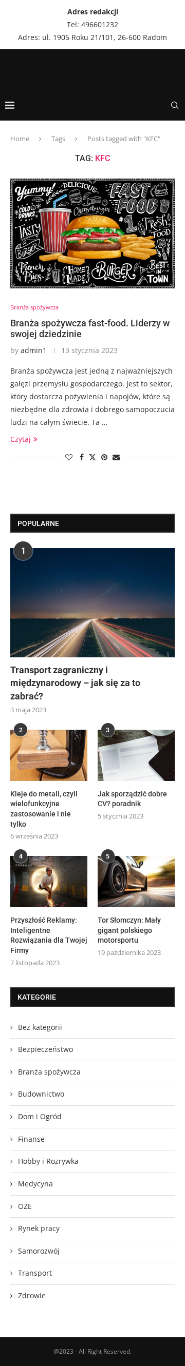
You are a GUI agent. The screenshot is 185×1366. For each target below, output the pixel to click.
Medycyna (35, 1183)
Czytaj (20, 439)
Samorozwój (39, 1251)
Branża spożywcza (49, 1072)
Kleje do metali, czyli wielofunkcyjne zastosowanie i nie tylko (44, 809)
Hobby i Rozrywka (48, 1161)
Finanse (31, 1139)
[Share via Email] (116, 457)
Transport (35, 1273)
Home (19, 138)
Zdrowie (32, 1295)
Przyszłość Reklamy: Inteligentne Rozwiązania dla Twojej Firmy (48, 935)
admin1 (34, 350)
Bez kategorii (40, 1027)
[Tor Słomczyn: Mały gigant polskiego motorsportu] (136, 881)
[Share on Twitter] (92, 457)
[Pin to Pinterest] (104, 457)
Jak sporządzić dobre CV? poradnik (132, 799)
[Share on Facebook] (82, 457)
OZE (25, 1206)
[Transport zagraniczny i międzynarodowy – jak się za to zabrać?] (92, 602)
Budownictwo (41, 1094)
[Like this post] (68, 457)
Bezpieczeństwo (45, 1049)
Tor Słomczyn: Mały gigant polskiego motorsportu (129, 930)
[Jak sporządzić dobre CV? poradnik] (136, 755)
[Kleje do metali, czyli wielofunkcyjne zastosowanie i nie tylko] (48, 755)
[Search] (175, 105)
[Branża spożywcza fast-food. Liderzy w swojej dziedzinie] (92, 233)
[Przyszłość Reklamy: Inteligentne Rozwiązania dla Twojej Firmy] (48, 881)
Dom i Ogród (40, 1116)
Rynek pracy (39, 1228)
